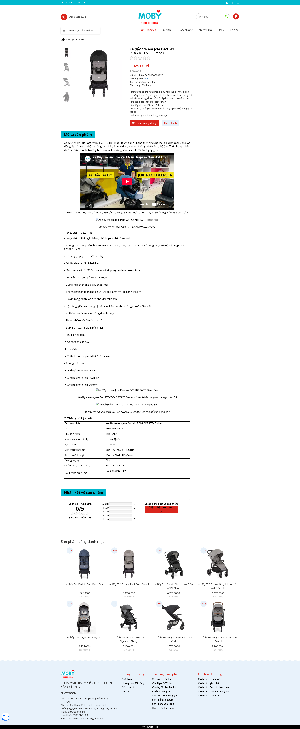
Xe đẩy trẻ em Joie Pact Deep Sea (84, 584)
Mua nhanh (170, 123)
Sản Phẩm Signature (163, 699)
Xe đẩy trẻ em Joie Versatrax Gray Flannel (218, 639)
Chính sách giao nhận (209, 683)
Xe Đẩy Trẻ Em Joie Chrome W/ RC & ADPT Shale (173, 585)
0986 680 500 (77, 17)
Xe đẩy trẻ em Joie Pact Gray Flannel (129, 584)
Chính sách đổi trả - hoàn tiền (213, 687)
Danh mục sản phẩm (79, 30)
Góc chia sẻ (186, 30)
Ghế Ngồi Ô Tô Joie (162, 683)
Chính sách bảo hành (209, 695)
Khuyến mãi (205, 30)
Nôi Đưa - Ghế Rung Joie (165, 695)
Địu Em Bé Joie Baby (163, 707)
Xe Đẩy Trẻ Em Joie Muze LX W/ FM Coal (173, 639)
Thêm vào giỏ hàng (146, 123)
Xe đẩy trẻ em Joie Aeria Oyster (84, 637)
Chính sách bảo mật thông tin (213, 691)
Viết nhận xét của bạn (160, 509)
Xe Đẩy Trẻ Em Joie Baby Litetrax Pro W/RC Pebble (218, 585)
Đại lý (221, 30)
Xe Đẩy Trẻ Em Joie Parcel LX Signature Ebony (129, 639)
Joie (146, 78)
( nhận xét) (80, 517)
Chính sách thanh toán (209, 679)
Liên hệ (234, 30)
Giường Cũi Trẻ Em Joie (164, 687)
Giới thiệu (168, 30)
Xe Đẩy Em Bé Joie (76, 39)
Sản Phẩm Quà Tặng (163, 703)
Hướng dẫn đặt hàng (133, 683)
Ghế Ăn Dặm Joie (161, 691)
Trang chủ (151, 30)
